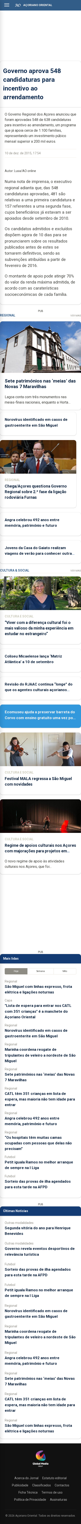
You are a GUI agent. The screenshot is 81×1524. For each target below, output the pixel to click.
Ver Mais (75, 315)
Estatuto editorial (54, 1478)
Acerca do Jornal (26, 1478)
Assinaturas (58, 1499)
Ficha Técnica (28, 1492)
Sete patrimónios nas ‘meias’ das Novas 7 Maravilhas (40, 383)
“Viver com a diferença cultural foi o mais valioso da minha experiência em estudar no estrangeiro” (39, 628)
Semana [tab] (40, 971)
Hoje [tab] (16, 971)
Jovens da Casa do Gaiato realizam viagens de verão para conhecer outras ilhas (39, 553)
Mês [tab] (65, 971)
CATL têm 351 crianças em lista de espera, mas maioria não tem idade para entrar (40, 1099)
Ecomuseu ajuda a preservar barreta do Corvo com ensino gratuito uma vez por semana (40, 717)
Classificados (41, 1485)
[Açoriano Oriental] (41, 1467)
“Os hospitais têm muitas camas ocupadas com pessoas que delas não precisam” (38, 1143)
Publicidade (20, 1485)
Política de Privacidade (30, 1499)
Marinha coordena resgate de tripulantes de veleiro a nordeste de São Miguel (40, 1055)
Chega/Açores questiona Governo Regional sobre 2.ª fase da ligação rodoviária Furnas (36, 492)
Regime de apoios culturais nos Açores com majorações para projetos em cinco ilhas (40, 851)
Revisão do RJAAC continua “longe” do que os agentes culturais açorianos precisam (38, 690)
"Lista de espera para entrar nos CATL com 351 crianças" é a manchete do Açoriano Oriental (38, 1011)
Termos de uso (52, 1492)
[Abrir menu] (7, 5)
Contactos (62, 1485)
